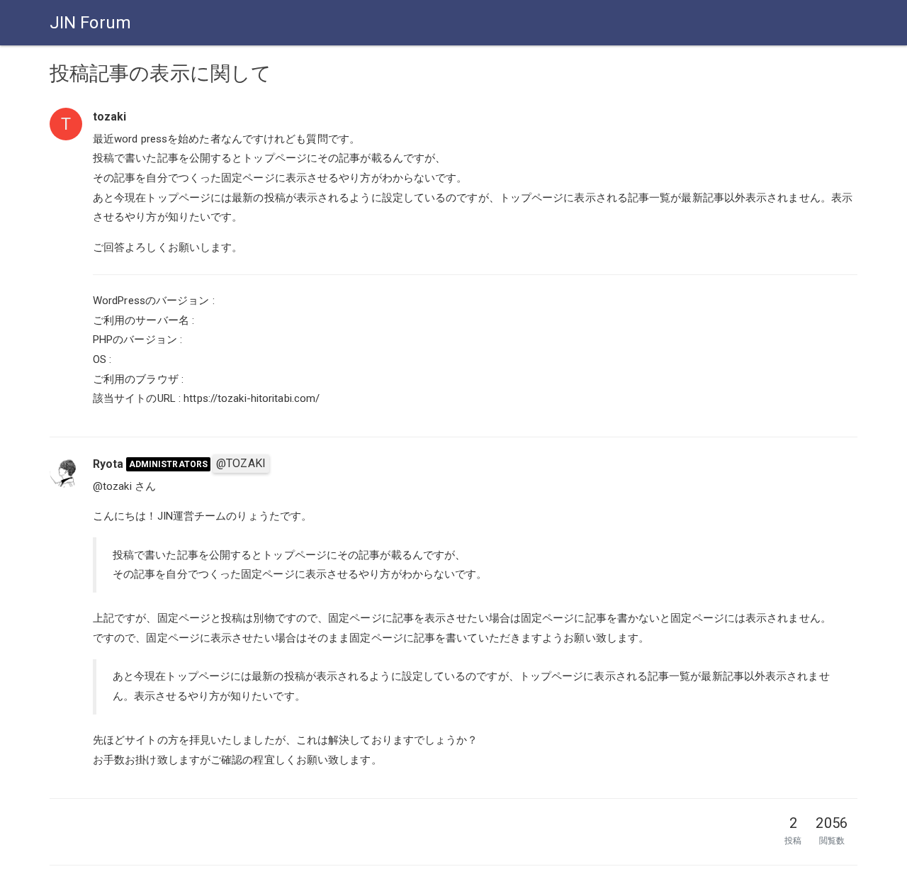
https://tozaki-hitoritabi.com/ (252, 398)
